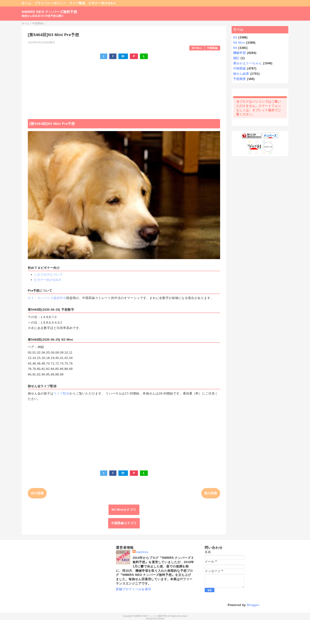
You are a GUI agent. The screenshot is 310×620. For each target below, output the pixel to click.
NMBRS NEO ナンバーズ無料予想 (49, 12)
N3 (235, 37)
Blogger (253, 605)
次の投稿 (37, 493)
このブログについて (48, 274)
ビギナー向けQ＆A (102, 3)
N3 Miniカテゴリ (124, 509)
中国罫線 (212, 48)
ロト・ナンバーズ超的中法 (47, 298)
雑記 (236, 58)
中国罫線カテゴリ (124, 523)
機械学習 (239, 53)
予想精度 (239, 79)
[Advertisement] (124, 87)
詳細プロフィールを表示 (133, 589)
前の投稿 (210, 493)
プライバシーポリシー (50, 3)
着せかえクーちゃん (247, 63)
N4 (235, 48)
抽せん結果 (241, 73)
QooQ (161, 618)
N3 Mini (197, 48)
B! (123, 56)
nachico (142, 552)
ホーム (26, 3)
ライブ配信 (77, 3)
